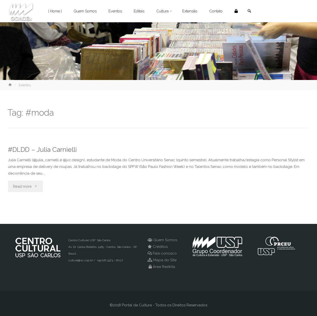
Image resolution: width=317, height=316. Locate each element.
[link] (249, 11)
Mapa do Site (165, 260)
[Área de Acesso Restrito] (236, 11)
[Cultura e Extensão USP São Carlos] (21, 11)
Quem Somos (165, 240)
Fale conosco (165, 253)
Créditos (160, 246)
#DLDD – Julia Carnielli (42, 149)
